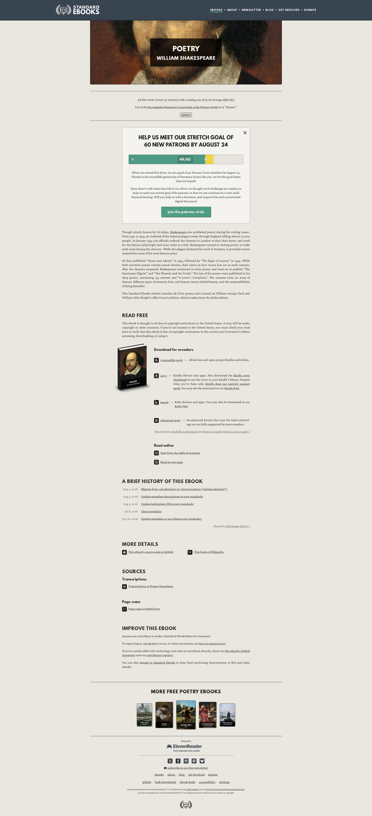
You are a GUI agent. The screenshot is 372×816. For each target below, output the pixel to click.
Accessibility (207, 782)
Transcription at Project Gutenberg (150, 586)
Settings (224, 782)
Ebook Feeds (187, 782)
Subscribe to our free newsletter (187, 767)
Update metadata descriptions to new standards (172, 496)
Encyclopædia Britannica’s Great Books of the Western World (182, 107)
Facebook (178, 761)
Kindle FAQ (231, 388)
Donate (310, 10)
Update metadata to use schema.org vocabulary (171, 518)
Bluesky (202, 761)
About (232, 10)
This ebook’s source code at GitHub (150, 552)
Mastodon (194, 761)
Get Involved (289, 10)
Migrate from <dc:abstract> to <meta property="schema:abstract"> (184, 489)
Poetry (186, 114)
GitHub (146, 782)
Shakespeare (178, 232)
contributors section (160, 655)
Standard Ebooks (77, 10)
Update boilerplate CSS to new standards (167, 504)
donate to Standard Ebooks (157, 662)
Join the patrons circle (186, 211)
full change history (237, 526)
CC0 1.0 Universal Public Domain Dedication (225, 789)
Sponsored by (186, 741)
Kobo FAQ (181, 406)
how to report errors (212, 643)
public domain (192, 789)
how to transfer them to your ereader (225, 431)
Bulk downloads (165, 782)
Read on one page (171, 462)
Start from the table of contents (180, 453)
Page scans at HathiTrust (144, 608)
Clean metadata (151, 511)
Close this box (245, 132)
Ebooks (216, 10)
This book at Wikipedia (208, 552)
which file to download (183, 431)
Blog (270, 10)
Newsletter (251, 10)
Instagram (186, 761)
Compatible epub (171, 360)
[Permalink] (151, 349)
